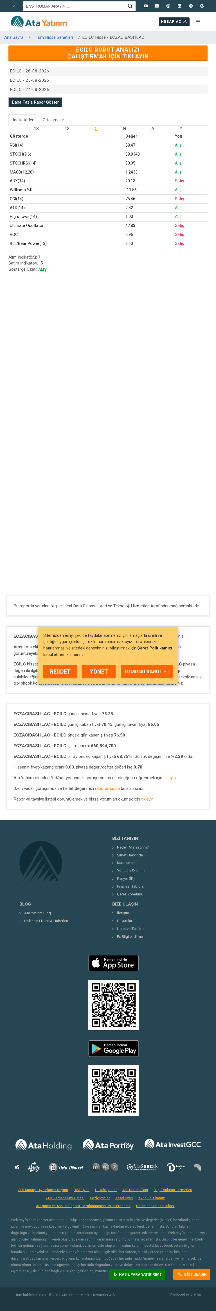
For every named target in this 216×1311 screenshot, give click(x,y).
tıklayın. (170, 777)
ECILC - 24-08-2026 (29, 89)
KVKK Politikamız (151, 1198)
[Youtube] (145, 6)
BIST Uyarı (81, 1190)
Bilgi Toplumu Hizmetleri (173, 1190)
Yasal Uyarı (124, 1198)
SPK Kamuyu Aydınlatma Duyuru (43, 1190)
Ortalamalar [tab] (53, 119)
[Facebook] (157, 6)
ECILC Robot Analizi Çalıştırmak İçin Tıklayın (108, 53)
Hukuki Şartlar (106, 1190)
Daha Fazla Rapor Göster (35, 102)
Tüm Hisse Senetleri (54, 37)
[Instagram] (168, 6)
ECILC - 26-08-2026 (29, 71)
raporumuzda (107, 788)
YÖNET (99, 671)
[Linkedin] (179, 6)
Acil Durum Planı (135, 1190)
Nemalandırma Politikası (155, 1206)
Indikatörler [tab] (23, 119)
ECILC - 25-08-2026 (29, 80)
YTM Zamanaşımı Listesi (65, 1198)
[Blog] (202, 6)
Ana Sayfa (13, 37)
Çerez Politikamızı (154, 648)
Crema (195, 1294)
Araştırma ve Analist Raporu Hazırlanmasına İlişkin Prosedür (83, 1206)
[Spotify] (190, 6)
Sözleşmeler (100, 1198)
